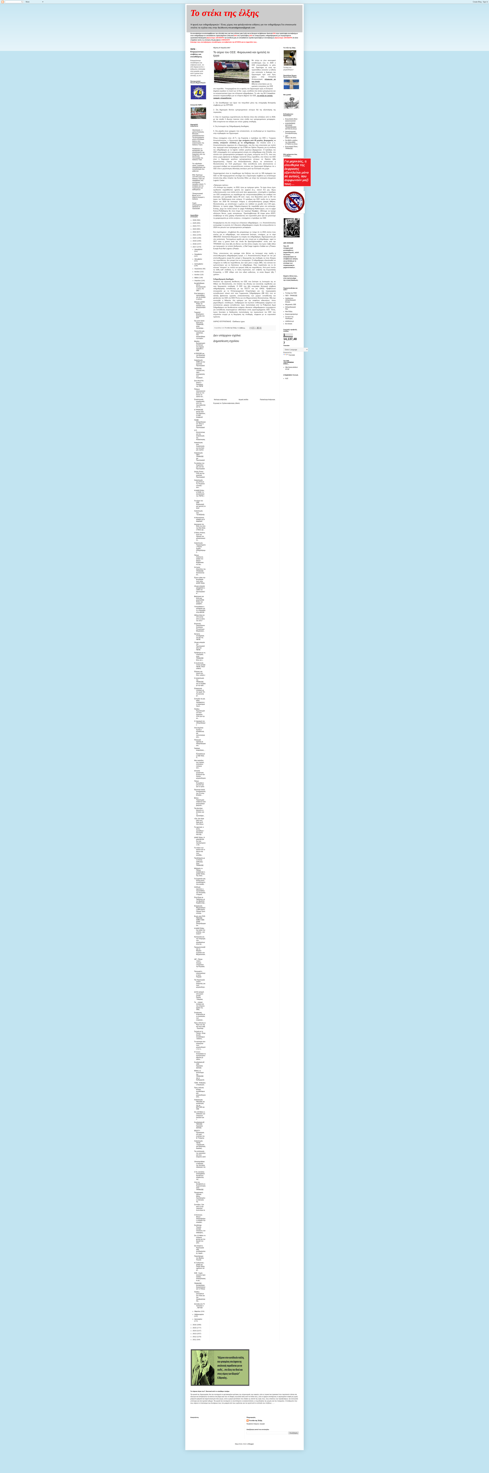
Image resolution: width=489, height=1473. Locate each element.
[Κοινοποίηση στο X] (255, 328)
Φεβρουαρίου (199, 1314)
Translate (291, 355)
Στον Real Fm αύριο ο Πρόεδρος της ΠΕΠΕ (198, 383)
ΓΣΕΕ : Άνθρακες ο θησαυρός (200, 1084)
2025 (195, 223)
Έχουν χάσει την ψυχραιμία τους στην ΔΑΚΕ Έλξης (199, 580)
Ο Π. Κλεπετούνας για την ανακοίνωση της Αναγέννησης (199, 434)
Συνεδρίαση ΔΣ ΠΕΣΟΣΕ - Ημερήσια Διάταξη (199, 1125)
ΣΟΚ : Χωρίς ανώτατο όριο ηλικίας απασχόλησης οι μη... (200, 1276)
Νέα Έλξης (289, 311)
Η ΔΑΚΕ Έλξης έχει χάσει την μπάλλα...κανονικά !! (199, 931)
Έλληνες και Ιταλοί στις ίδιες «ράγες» (199, 673)
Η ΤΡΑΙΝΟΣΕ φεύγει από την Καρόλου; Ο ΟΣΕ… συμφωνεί (199, 413)
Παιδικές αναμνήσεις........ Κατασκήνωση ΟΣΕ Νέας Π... (199, 753)
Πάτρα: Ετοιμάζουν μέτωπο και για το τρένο (199, 783)
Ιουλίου (197, 272)
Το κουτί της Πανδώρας (289, 317)
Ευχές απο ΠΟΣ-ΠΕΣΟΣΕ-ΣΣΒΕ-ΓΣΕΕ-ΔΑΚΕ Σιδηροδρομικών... (200, 920)
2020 (195, 238)
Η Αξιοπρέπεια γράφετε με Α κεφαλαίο (199, 519)
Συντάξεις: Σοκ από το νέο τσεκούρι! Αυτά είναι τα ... (199, 1208)
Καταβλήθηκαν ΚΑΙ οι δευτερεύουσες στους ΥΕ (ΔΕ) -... (200, 287)
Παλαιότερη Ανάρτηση (267, 399)
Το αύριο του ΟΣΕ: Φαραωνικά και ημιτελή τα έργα (200, 504)
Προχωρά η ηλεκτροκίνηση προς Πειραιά (199, 974)
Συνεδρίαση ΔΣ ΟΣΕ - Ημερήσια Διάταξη (199, 1065)
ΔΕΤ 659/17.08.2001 (290, 137)
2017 (195, 247)
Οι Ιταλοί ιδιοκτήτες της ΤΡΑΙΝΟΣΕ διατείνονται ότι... (200, 571)
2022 (195, 232)
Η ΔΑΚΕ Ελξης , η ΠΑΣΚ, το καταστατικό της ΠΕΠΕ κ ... (199, 494)
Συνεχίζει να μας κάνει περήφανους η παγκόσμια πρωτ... (199, 702)
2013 (195, 1334)
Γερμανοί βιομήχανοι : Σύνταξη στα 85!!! (199, 315)
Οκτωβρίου (198, 259)
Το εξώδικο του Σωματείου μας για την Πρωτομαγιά (199, 466)
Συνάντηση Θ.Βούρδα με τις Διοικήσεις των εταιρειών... (199, 1016)
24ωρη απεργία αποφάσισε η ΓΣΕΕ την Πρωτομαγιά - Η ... (200, 589)
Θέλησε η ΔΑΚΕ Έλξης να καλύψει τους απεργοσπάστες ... (200, 305)
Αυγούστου (198, 269)
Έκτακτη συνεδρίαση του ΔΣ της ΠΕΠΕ (199, 636)
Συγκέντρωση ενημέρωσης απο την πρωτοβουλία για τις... (199, 403)
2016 (195, 1325)
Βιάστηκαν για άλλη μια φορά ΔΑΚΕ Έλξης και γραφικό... (199, 600)
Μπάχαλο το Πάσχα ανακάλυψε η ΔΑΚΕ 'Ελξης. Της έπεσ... (199, 872)
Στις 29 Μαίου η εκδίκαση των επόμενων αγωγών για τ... (199, 1115)
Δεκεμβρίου (198, 249)
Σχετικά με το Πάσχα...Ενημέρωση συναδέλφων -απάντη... (199, 1035)
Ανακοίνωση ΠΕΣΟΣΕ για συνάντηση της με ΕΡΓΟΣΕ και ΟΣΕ (199, 1104)
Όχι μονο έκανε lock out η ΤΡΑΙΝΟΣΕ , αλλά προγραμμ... (199, 324)
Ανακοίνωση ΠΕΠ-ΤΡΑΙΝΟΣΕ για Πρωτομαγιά (199, 456)
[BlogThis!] (253, 328)
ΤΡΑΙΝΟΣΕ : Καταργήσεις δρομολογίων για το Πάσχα (199, 1286)
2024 (195, 226)
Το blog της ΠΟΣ (291, 293)
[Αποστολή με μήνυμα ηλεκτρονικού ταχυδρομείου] (250, 328)
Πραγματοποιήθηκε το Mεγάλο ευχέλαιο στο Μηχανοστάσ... (200, 951)
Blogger (251, 1444)
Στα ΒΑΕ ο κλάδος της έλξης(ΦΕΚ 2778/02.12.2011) (291, 142)
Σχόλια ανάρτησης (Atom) (231, 403)
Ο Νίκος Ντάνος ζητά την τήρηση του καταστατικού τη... (199, 536)
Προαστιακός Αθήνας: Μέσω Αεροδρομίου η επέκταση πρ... (199, 1197)
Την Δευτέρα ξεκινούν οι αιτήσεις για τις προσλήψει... (199, 812)
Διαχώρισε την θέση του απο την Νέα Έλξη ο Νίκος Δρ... (199, 527)
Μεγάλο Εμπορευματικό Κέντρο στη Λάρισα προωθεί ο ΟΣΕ (199, 345)
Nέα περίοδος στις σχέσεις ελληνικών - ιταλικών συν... (199, 764)
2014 (195, 1331)
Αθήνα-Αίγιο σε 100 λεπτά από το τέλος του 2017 (199, 618)
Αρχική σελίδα (243, 399)
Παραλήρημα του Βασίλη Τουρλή (199, 1258)
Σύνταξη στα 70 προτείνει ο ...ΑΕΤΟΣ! (199, 1306)
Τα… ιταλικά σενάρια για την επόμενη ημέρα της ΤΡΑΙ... (199, 1006)
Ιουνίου (197, 275)
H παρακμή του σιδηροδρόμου (199, 723)
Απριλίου (197, 280)
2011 (195, 1340)
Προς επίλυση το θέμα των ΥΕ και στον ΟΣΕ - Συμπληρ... (200, 1025)
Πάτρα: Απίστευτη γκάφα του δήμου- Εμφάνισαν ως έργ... (199, 559)
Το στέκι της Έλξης (255, 1420)
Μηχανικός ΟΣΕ (290, 304)
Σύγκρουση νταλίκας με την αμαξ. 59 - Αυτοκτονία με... (200, 692)
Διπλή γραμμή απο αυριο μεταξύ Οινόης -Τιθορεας (199, 995)
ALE (286, 378)
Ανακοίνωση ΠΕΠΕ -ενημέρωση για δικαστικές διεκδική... (200, 1144)
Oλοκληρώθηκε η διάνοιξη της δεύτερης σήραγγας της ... (200, 1165)
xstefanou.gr (289, 321)
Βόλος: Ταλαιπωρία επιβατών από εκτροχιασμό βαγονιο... (200, 801)
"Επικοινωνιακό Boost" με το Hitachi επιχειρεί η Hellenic (198, 196)
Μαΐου (196, 278)
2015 (195, 1328)
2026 (195, 220)
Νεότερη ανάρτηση (220, 399)
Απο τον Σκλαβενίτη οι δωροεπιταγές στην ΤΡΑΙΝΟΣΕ (200, 1185)
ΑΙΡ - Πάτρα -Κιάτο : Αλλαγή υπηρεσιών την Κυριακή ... (199, 963)
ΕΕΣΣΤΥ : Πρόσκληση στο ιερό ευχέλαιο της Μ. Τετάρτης (199, 1134)
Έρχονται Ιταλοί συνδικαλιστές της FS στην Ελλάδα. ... (200, 792)
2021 (195, 235)
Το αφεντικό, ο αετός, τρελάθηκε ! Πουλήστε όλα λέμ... (199, 830)
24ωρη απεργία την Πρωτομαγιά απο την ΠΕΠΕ (199, 646)
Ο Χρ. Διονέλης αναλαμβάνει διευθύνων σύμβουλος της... (199, 1175)
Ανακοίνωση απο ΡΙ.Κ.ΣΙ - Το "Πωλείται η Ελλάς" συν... (199, 483)
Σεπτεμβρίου (198, 264)
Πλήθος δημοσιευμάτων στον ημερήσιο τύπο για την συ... (199, 713)
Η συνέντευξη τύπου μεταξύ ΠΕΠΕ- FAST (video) (199, 665)
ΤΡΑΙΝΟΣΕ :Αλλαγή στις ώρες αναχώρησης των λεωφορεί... (199, 373)
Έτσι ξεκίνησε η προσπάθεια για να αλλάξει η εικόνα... (200, 296)
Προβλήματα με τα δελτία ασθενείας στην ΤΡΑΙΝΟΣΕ (199, 861)
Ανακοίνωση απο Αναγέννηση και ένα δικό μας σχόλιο (199, 446)
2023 (195, 229)
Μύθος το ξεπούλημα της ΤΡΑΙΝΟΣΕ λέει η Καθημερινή (199, 1075)
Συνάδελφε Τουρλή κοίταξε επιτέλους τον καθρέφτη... (199, 1229)
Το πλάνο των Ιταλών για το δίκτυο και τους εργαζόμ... (199, 851)
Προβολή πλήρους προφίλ (256, 1424)
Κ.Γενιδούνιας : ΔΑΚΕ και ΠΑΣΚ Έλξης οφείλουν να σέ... (199, 1266)
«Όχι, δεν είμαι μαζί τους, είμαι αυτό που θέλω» (199, 821)
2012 (195, 1337)
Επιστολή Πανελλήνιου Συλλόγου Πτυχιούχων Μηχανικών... (199, 627)
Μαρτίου (197, 1311)
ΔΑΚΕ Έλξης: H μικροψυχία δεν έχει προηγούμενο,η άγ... (200, 841)
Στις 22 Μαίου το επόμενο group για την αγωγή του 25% (200, 1239)
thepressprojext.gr (291, 314)
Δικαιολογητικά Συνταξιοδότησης (291, 132)
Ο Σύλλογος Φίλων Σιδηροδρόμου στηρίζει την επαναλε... (199, 1218)
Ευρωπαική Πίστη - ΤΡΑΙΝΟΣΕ (291, 147)
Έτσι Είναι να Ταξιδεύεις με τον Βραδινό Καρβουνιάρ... (200, 900)
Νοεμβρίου (198, 254)
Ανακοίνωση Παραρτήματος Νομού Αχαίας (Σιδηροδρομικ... (200, 547)
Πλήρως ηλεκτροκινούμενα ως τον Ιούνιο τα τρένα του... (199, 392)
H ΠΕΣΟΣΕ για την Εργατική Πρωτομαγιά (199, 355)
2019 (195, 241)
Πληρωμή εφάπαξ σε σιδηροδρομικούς (200, 742)
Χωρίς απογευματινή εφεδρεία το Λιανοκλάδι (197, 205)
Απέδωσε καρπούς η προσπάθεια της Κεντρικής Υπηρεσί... (200, 890)
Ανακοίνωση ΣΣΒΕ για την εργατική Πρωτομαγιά (199, 363)
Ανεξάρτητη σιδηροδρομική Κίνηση (290, 300)
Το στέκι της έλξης (224, 13)
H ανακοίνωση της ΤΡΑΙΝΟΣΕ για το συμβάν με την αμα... (200, 681)
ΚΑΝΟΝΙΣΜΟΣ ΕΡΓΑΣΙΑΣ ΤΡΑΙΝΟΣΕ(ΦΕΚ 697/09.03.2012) (291, 126)
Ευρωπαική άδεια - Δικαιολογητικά (291, 120)
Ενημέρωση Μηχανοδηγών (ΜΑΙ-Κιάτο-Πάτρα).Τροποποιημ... (199, 909)
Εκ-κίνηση (288, 324)
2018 (195, 244)
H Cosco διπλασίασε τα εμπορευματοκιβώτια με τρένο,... (200, 1055)
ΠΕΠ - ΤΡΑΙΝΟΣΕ (291, 296)
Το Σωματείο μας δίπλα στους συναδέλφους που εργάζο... (200, 881)
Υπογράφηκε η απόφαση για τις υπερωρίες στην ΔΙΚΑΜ (200, 609)
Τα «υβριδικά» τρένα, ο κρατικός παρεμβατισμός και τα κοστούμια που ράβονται (198, 167)
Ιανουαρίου (198, 1319)
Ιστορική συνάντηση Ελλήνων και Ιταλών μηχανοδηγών (200, 774)
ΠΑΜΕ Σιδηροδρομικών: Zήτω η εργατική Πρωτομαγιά (200, 423)
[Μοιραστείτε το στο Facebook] (258, 328)
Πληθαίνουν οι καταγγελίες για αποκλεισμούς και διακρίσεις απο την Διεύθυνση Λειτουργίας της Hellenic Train (198, 154)
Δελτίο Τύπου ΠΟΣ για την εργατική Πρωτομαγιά (199, 474)
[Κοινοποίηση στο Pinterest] (260, 328)
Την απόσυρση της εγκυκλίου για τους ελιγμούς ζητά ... (200, 1155)
